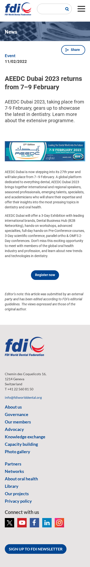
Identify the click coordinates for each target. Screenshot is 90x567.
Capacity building (21, 444)
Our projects (17, 493)
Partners (13, 463)
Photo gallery (17, 451)
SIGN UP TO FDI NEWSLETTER (35, 549)
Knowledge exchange (25, 436)
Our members (18, 421)
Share (75, 50)
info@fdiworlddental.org (23, 397)
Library (11, 486)
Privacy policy (18, 501)
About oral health (21, 478)
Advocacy (14, 429)
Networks (14, 471)
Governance (16, 414)
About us (13, 407)
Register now (45, 275)
